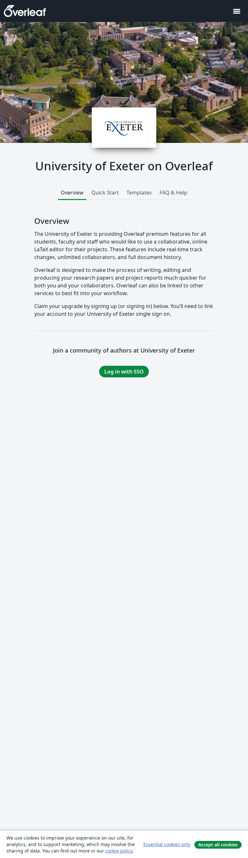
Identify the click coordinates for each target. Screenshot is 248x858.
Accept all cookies (218, 845)
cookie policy (118, 851)
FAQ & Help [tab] (173, 192)
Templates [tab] (139, 192)
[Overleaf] (25, 11)
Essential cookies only (166, 844)
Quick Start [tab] (105, 192)
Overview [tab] (72, 192)
